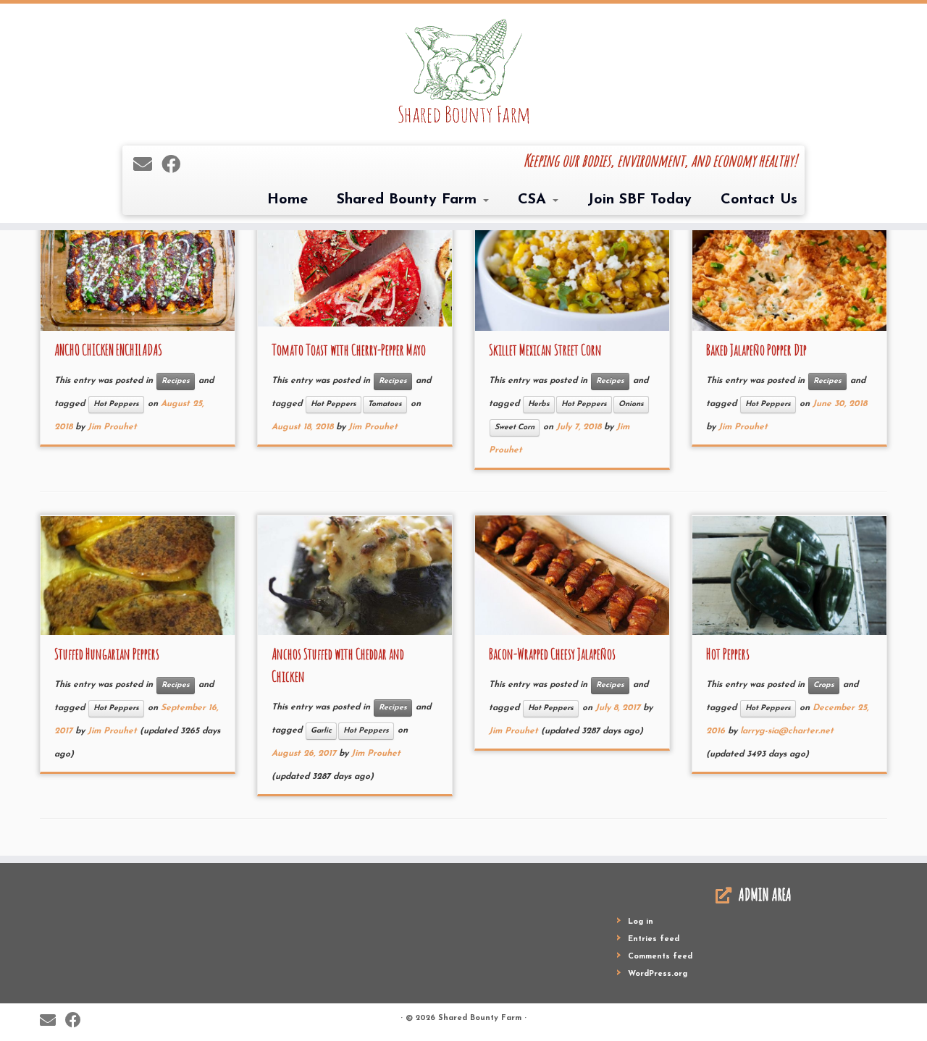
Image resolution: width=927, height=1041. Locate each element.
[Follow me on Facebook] (176, 166)
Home (287, 200)
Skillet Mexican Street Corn (545, 350)
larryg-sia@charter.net (787, 731)
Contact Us (759, 200)
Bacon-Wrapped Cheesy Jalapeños (552, 654)
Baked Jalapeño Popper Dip (756, 350)
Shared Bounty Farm (409, 200)
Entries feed (653, 939)
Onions (631, 404)
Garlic (321, 731)
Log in (640, 922)
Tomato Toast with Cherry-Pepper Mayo (349, 350)
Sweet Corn (514, 427)
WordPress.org (657, 974)
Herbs (539, 404)
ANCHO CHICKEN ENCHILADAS (108, 350)
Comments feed (660, 957)
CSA (534, 200)
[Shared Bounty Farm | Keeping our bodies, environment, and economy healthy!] (463, 73)
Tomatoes (385, 404)
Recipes (176, 381)
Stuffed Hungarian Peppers (106, 654)
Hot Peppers (116, 404)
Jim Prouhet (112, 427)
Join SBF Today (639, 200)
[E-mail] (147, 166)
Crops (823, 685)
